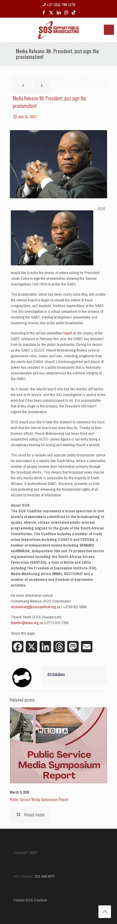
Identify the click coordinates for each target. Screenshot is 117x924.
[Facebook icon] (43, 12)
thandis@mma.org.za (27, 622)
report (67, 333)
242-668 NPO (44, 876)
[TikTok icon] (73, 12)
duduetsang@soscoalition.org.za (35, 606)
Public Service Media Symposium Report (39, 799)
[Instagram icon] (66, 12)
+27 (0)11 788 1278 (61, 4)
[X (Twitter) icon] (51, 12)
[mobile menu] (109, 30)
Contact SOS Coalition (30, 900)
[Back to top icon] (104, 911)
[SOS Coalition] (58, 30)
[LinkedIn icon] (58, 12)
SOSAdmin (56, 674)
